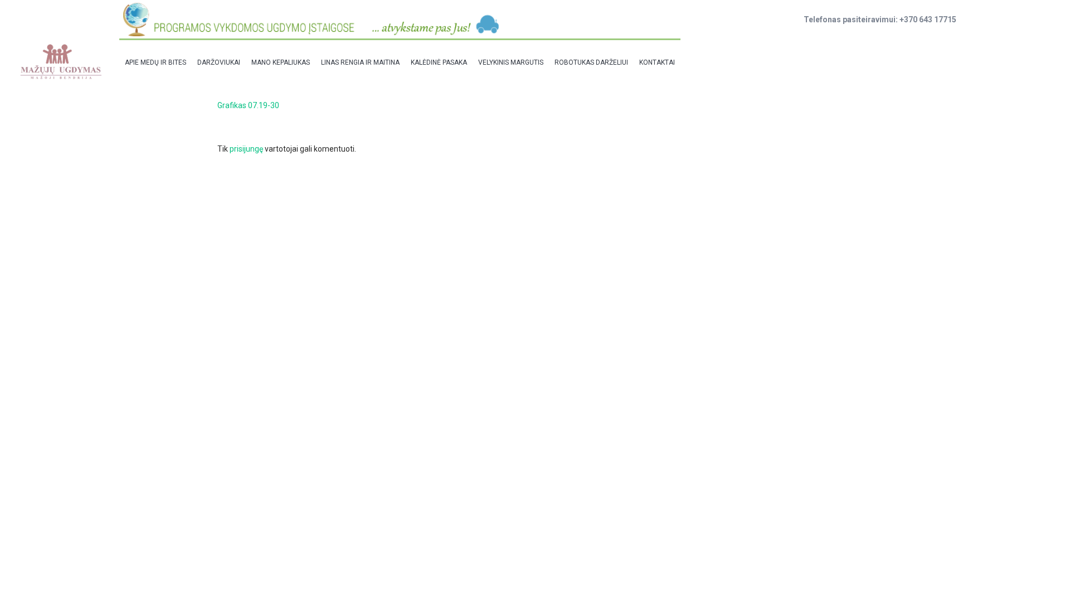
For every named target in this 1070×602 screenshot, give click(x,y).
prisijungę (246, 148)
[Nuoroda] (60, 61)
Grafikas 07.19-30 (248, 105)
